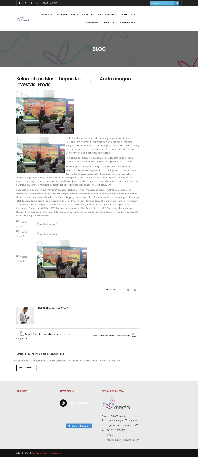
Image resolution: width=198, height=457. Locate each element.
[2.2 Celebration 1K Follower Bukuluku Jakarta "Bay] (64, 412)
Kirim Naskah (127, 22)
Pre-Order (92, 22)
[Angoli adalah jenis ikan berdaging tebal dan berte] (83, 418)
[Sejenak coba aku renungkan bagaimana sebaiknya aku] (73, 412)
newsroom (43, 308)
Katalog (127, 14)
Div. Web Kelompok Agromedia (47, 453)
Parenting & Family (82, 14)
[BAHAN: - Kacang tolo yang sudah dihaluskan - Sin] (64, 418)
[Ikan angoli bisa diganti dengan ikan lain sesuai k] (73, 418)
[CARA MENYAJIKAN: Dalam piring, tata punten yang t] (93, 412)
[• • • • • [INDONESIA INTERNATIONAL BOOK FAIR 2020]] (83, 412)
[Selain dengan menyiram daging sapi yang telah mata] (93, 418)
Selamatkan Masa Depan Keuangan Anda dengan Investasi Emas (73, 81)
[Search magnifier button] (176, 3)
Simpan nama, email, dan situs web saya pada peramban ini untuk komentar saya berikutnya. (67, 360)
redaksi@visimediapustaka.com (123, 439)
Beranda (47, 14)
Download (109, 22)
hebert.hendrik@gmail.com (61, 308)
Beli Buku (62, 14)
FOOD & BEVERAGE (107, 14)
